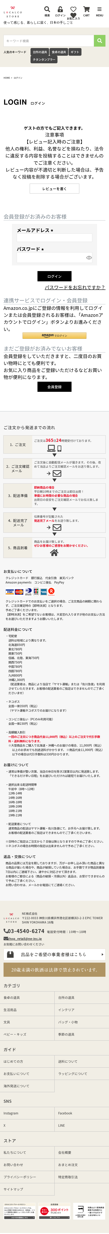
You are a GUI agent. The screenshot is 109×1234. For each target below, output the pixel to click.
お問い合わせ (13, 1164)
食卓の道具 (59, 52)
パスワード (31, 248)
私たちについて (15, 1152)
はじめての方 (13, 1061)
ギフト (75, 52)
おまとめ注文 (68, 1164)
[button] (54, 335)
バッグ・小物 (68, 1022)
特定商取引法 (68, 1177)
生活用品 (10, 1009)
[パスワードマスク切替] (88, 257)
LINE (61, 1125)
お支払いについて (17, 1073)
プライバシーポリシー (20, 1177)
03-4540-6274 (26, 930)
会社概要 (64, 1152)
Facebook (65, 1113)
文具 (7, 1022)
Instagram (11, 1113)
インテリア (66, 1009)
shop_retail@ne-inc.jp (25, 938)
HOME (7, 77)
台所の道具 (40, 52)
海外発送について (17, 1085)
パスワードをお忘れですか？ (75, 287)
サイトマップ (13, 1189)
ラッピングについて (72, 1073)
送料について (68, 1061)
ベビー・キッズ (15, 1034)
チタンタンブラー (44, 59)
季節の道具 (66, 1034)
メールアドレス (36, 230)
